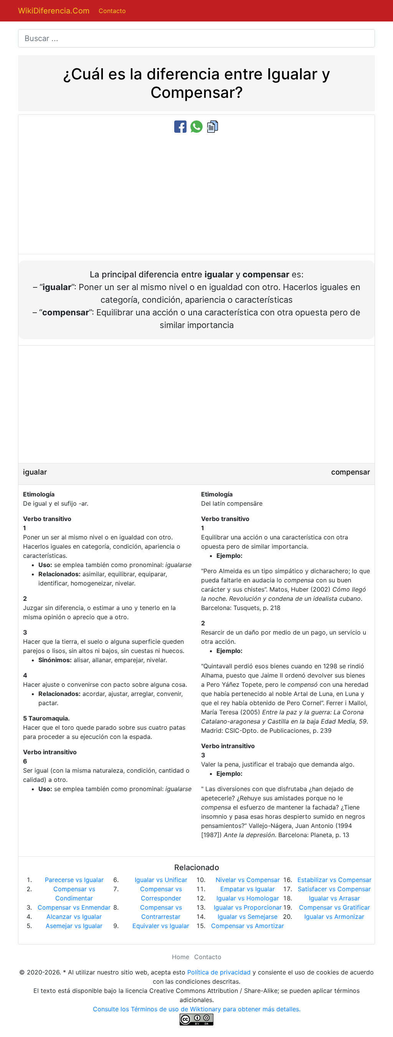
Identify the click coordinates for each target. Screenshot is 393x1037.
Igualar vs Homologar (247, 898)
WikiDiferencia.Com (53, 10)
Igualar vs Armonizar (334, 916)
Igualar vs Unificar (161, 880)
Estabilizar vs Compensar (334, 880)
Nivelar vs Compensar (248, 880)
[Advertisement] (196, 194)
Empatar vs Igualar (247, 889)
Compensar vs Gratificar (334, 907)
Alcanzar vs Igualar (74, 916)
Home (180, 957)
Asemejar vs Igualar (74, 926)
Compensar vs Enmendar (74, 907)
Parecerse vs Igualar (74, 880)
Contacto (112, 11)
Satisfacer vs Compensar (334, 889)
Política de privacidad (219, 972)
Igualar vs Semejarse (247, 916)
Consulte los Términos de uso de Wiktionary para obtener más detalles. (197, 1009)
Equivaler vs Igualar (160, 926)
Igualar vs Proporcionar (248, 907)
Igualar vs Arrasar (334, 898)
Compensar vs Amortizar (247, 926)
